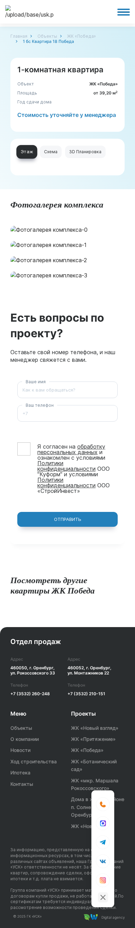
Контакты (21, 784)
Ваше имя (36, 381)
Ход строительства (33, 761)
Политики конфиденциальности (66, 466)
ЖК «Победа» (81, 36)
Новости (20, 750)
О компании (24, 739)
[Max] (103, 823)
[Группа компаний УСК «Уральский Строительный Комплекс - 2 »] (29, 11)
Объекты (47, 36)
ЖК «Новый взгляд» (94, 728)
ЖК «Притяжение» (93, 739)
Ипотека (20, 772)
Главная (18, 36)
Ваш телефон (40, 405)
